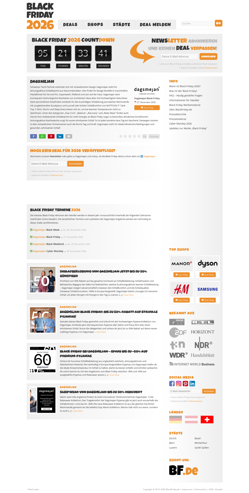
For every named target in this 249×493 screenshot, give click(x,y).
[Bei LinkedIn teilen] (60, 136)
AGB (211, 489)
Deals (70, 24)
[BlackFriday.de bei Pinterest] (186, 385)
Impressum (187, 489)
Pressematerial (177, 119)
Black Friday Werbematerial (184, 105)
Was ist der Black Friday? (183, 91)
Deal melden (155, 24)
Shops (95, 24)
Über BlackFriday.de (180, 109)
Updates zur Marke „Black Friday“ (188, 128)
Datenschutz (211, 67)
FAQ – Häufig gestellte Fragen (185, 95)
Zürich (173, 438)
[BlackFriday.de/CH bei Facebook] (172, 385)
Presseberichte (177, 114)
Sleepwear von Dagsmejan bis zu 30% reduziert (101, 392)
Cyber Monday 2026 (180, 123)
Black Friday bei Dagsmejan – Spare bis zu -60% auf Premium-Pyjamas (104, 354)
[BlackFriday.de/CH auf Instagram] (179, 385)
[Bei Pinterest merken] (51, 136)
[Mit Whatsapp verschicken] (42, 136)
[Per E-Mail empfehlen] (68, 136)
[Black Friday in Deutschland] (176, 422)
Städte (121, 24)
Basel (198, 438)
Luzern (173, 447)
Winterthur (201, 442)
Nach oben (34, 489)
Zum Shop (148, 107)
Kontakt (218, 489)
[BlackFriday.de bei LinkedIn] (193, 385)
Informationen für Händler (184, 100)
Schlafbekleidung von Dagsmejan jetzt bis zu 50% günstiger (103, 274)
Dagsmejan (149, 156)
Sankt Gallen (202, 447)
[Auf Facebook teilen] (33, 136)
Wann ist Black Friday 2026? (185, 86)
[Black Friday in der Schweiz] (205, 422)
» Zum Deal (128, 294)
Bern (172, 442)
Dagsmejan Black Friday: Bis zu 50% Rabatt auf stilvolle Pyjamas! (109, 314)
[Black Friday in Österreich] (191, 422)
